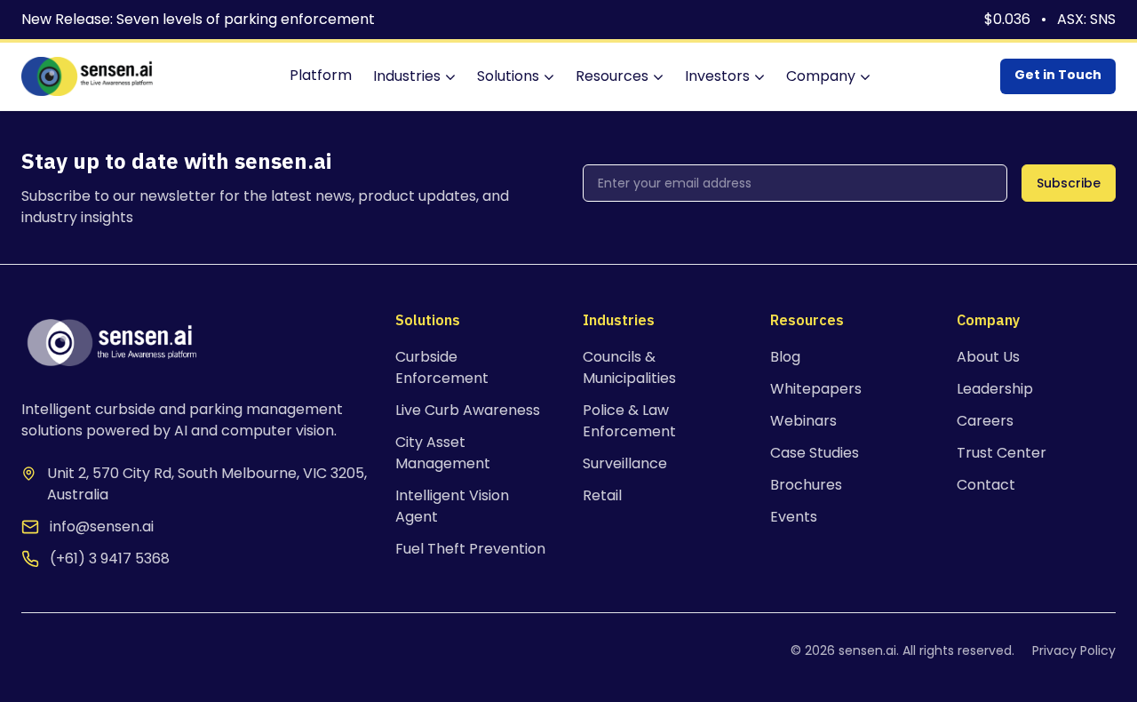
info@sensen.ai (102, 526)
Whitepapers (816, 389)
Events (793, 517)
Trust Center (1001, 453)
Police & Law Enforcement (629, 421)
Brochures (806, 485)
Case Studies (814, 453)
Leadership (995, 389)
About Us (988, 357)
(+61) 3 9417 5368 (110, 558)
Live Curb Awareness (467, 410)
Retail (602, 495)
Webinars (803, 421)
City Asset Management (442, 453)
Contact (986, 485)
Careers (985, 421)
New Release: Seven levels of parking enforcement (198, 19)
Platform (321, 75)
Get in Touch (1057, 75)
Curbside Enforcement (442, 367)
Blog (785, 357)
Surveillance (625, 463)
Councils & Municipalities (629, 367)
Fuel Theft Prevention (470, 548)
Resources (612, 76)
